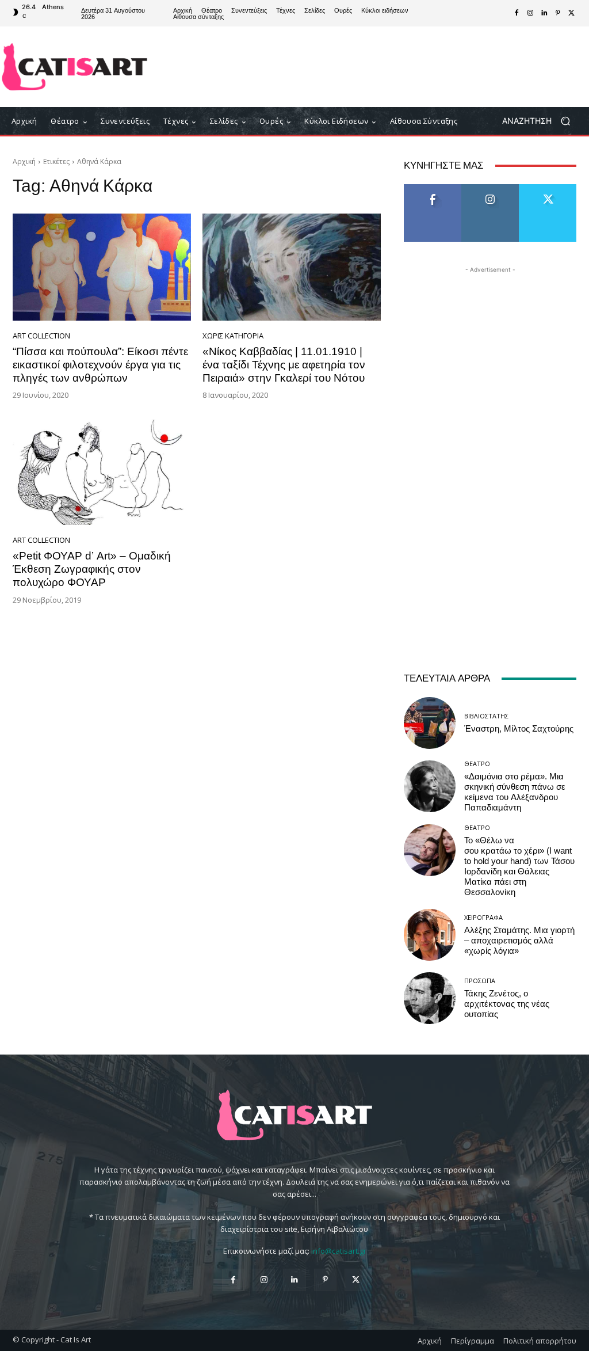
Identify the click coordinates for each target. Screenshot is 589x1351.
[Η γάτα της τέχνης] (74, 67)
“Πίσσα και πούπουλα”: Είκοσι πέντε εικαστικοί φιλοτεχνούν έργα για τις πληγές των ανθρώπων (100, 365)
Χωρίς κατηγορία (232, 336)
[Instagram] (530, 13)
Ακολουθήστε (490, 188)
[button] (540, 121)
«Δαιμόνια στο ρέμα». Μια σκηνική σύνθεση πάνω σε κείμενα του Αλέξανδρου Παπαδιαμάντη (514, 792)
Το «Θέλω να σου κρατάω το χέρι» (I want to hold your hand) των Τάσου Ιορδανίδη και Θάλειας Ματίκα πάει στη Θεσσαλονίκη (519, 866)
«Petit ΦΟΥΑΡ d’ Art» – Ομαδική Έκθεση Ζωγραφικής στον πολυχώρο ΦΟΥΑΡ (92, 569)
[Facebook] (516, 13)
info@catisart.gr (338, 1251)
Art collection (41, 336)
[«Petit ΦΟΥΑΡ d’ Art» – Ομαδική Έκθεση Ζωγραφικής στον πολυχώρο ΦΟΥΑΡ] (102, 471)
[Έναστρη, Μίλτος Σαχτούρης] (430, 723)
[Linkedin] (544, 13)
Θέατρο (477, 763)
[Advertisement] (363, 67)
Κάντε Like (432, 188)
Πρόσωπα (479, 980)
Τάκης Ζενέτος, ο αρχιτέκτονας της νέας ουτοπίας (506, 1003)
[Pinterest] (558, 13)
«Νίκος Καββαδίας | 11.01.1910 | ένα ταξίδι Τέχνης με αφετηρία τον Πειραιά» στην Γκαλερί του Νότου (283, 365)
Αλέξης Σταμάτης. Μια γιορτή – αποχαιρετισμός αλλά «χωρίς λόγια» (519, 940)
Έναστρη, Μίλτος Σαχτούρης (518, 729)
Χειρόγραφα (483, 917)
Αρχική (24, 161)
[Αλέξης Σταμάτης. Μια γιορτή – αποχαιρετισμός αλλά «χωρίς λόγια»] (430, 935)
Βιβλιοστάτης (486, 716)
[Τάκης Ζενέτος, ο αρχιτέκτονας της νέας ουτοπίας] (430, 998)
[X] (572, 13)
